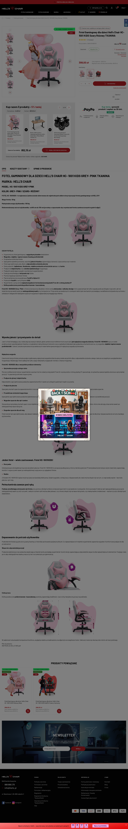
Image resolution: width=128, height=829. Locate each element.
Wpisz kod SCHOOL (100, 826)
